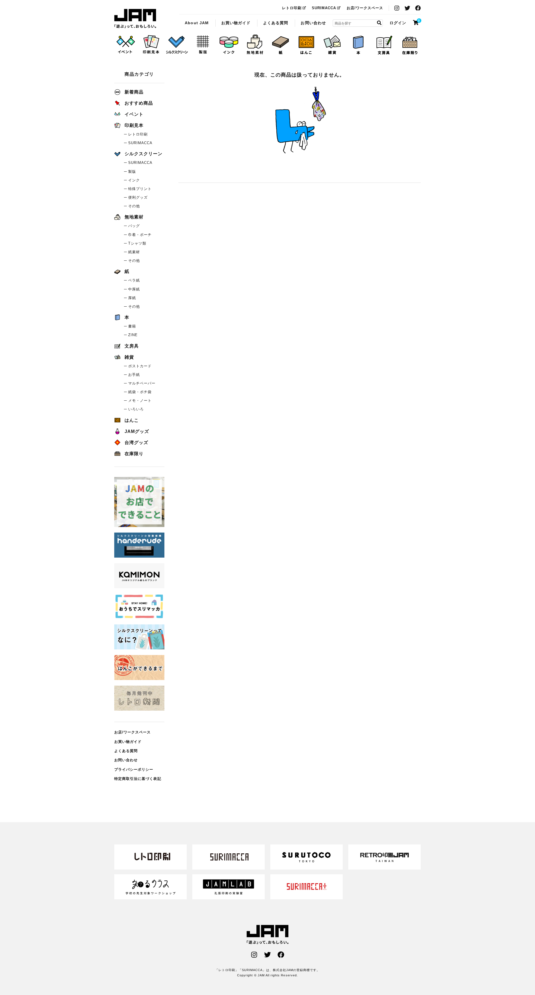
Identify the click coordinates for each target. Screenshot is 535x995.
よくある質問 (275, 22)
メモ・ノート (140, 400)
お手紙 (134, 375)
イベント (134, 114)
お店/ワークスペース (365, 8)
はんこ (132, 420)
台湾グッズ (136, 442)
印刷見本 (134, 125)
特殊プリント (140, 189)
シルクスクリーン (143, 153)
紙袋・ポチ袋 (140, 392)
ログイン (398, 22)
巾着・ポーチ (140, 235)
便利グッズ (138, 197)
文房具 (132, 346)
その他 (134, 206)
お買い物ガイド (236, 22)
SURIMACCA (324, 8)
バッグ (134, 226)
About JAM (196, 22)
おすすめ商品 (139, 103)
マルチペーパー (141, 383)
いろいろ (136, 409)
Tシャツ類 (137, 243)
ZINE (133, 335)
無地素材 (134, 217)
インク (134, 180)
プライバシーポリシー (134, 769)
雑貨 (129, 357)
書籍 (132, 326)
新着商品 (134, 92)
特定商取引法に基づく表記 (137, 779)
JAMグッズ (137, 431)
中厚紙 (134, 289)
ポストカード (140, 366)
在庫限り (134, 453)
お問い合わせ (313, 22)
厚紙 (132, 298)
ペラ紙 (134, 280)
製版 (132, 171)
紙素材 (134, 252)
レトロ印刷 (291, 8)
